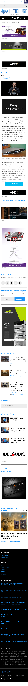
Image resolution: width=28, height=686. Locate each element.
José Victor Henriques (14, 77)
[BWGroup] (14, 213)
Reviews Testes (15, 22)
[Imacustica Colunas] (14, 326)
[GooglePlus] (25, 18)
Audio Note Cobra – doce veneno (10, 628)
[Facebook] (12, 18)
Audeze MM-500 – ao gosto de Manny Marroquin (11, 622)
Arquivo (3, 573)
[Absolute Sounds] (14, 31)
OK (26, 6)
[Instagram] (18, 18)
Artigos (8, 22)
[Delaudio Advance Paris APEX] (14, 64)
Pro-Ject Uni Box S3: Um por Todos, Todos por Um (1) (18, 440)
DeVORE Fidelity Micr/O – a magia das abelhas (14, 641)
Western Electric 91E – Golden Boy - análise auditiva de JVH (13, 634)
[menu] (3, 18)
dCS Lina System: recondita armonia (11, 597)
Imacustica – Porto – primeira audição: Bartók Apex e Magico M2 (12, 583)
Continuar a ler (14, 183)
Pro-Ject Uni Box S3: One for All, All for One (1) (17, 430)
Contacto (20, 1)
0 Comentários (4, 78)
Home (5, 1)
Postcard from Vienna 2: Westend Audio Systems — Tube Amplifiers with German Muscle (18, 386)
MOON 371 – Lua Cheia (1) (16, 419)
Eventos (3, 569)
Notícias (3, 566)
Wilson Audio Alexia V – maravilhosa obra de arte (13, 590)
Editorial (3, 571)
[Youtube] (15, 18)
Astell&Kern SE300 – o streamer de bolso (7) (13, 609)
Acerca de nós (12, 1)
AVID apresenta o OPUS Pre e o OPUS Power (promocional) (18, 359)
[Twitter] (21, 18)
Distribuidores (4, 555)
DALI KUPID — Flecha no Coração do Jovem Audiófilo (14, 536)
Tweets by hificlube (6, 471)
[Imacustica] (14, 46)
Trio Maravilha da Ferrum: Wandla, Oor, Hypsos (12, 615)
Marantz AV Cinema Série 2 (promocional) (18, 372)
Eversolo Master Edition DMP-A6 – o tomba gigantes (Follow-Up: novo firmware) (13, 603)
